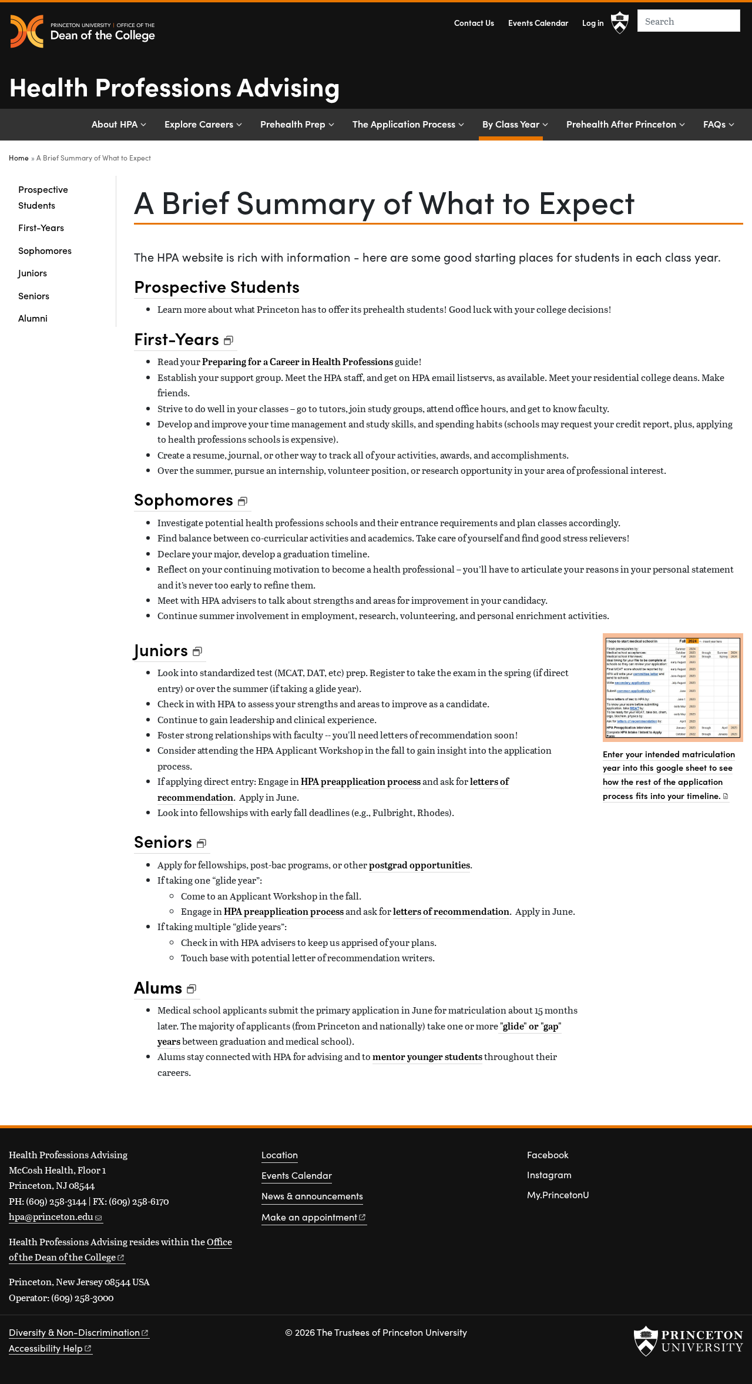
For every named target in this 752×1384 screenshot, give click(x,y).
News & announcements (312, 1195)
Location (279, 1154)
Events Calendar (538, 22)
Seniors (33, 295)
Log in (593, 22)
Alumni (33, 317)
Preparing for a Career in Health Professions (297, 361)
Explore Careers (198, 123)
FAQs (714, 123)
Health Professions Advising (174, 85)
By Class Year (512, 123)
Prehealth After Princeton (621, 123)
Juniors (32, 272)
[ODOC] (82, 32)
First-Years (41, 226)
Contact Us (474, 22)
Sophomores (45, 249)
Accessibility (46, 1348)
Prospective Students (43, 196)
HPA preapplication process (361, 781)
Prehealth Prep (292, 123)
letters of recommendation (451, 911)
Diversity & (74, 1332)
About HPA (114, 123)
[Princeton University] (620, 23)
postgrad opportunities (419, 864)
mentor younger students (427, 1056)
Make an (309, 1217)
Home (19, 157)
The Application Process (403, 123)
